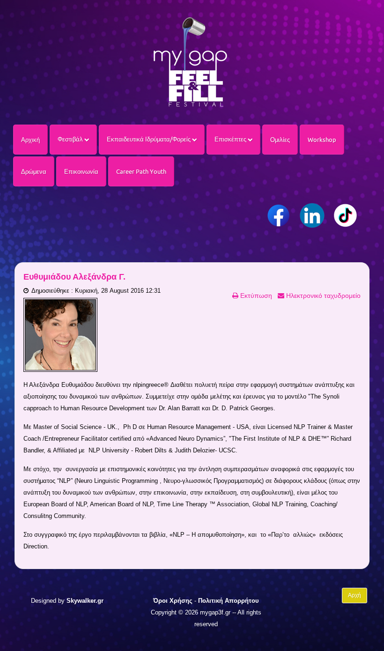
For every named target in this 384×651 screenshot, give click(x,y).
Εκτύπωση (255, 295)
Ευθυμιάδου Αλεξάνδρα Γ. (74, 276)
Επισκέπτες (231, 139)
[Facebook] (279, 215)
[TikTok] (345, 215)
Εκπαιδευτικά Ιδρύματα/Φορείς (149, 139)
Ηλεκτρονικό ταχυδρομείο (322, 295)
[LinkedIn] (312, 215)
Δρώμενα (33, 171)
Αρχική (30, 139)
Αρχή (354, 595)
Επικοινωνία (81, 171)
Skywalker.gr (84, 600)
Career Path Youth (141, 171)
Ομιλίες (280, 139)
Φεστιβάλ (71, 139)
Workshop (322, 139)
